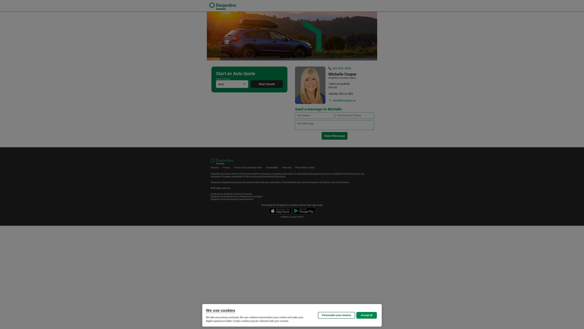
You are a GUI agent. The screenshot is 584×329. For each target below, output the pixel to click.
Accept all (366, 315)
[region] (292, 315)
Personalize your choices (336, 315)
